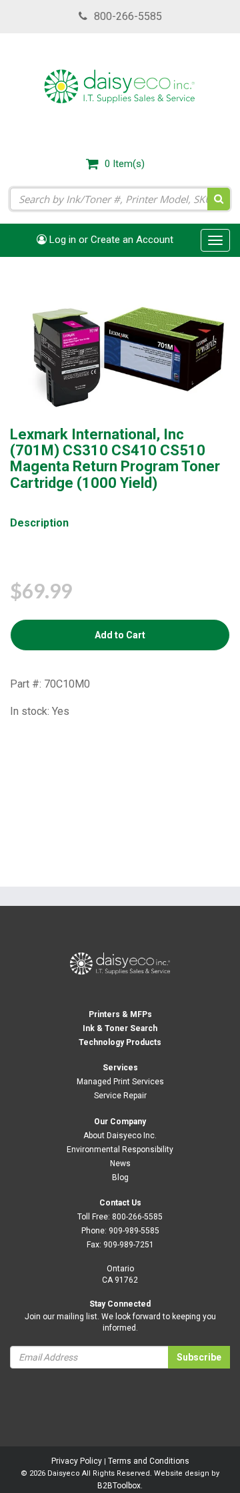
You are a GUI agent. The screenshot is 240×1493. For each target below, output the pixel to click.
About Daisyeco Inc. (120, 1135)
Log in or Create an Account (110, 240)
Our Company (120, 1121)
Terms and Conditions (148, 1461)
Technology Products (120, 1042)
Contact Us (120, 1202)
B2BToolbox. (120, 1485)
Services (120, 1067)
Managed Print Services (120, 1081)
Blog (120, 1177)
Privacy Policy (76, 1461)
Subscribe (199, 1357)
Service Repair (120, 1095)
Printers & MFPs (120, 1014)
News (120, 1163)
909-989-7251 (128, 1244)
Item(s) (125, 164)
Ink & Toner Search (120, 1028)
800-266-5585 (128, 16)
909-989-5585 (134, 1230)
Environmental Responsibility (120, 1149)
